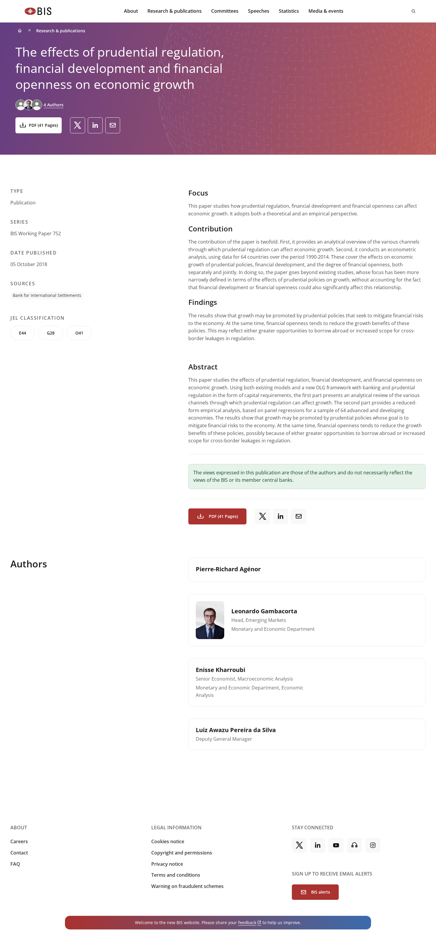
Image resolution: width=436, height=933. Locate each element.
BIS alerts (320, 892)
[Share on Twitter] (77, 125)
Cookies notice (167, 841)
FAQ (15, 864)
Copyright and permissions (181, 852)
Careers (19, 841)
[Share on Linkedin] (95, 125)
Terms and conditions (175, 875)
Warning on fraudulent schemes (187, 886)
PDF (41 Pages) (43, 125)
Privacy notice (167, 864)
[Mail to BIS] (112, 125)
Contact (19, 852)
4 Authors (53, 105)
